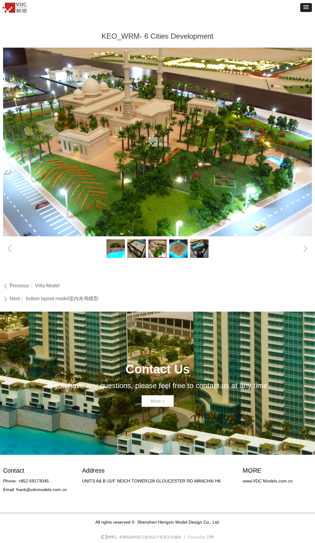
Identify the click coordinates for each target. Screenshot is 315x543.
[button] (306, 7)
